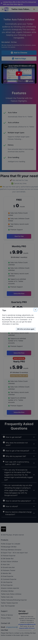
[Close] (35, 309)
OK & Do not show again (25, 329)
